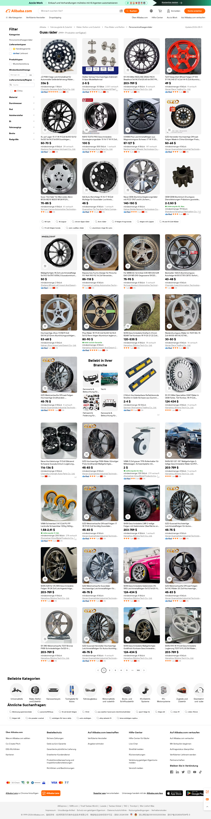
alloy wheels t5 (105, 718)
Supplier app (99, 793)
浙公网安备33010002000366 (152, 815)
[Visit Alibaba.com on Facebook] (171, 772)
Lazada (103, 806)
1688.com (73, 806)
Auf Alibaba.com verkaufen (182, 738)
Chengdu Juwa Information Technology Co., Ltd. (183, 285)
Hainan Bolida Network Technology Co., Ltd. (142, 209)
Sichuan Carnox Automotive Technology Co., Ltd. (59, 209)
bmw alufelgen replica (129, 718)
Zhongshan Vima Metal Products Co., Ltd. (142, 476)
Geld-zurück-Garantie (56, 744)
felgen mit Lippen (147, 222)
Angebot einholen (96, 744)
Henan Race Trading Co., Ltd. (178, 89)
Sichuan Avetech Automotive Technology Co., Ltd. (142, 285)
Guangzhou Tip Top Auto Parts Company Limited (100, 209)
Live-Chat (133, 744)
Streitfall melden (136, 749)
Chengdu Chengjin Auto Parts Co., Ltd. (58, 473)
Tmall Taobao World (89, 806)
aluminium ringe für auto (102, 228)
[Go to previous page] (98, 670)
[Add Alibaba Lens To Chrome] (50, 793)
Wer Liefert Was (147, 806)
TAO (125, 806)
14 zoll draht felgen (69, 712)
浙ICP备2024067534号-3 (179, 815)
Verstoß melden (136, 768)
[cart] (160, 11)
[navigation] (21, 349)
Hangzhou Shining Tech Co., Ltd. (138, 89)
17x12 (87, 712)
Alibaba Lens (12, 793)
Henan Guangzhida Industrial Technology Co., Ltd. (183, 149)
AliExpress (62, 806)
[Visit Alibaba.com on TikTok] (200, 772)
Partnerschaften (177, 760)
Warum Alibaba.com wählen (18, 738)
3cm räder (102, 222)
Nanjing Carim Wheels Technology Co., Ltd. (142, 149)
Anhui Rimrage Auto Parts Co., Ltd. (97, 149)
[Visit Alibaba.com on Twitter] (183, 772)
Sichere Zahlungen (55, 738)
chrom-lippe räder (82, 222)
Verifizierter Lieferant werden (183, 754)
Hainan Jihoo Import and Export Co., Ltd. (58, 345)
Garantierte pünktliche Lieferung (61, 749)
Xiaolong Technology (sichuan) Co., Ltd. (58, 149)
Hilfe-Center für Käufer (139, 738)
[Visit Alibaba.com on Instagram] (189, 772)
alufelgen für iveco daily (61, 718)
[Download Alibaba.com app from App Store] (174, 793)
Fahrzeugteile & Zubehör (61, 27)
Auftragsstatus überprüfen (182, 749)
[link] (207, 791)
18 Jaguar (62, 222)
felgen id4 (16, 718)
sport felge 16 (144, 712)
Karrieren (10, 754)
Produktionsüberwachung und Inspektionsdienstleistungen (60, 761)
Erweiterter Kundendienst (58, 754)
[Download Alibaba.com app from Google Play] (195, 793)
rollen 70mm (193, 712)
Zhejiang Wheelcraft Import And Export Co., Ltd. (59, 285)
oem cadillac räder (76, 228)
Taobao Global (115, 806)
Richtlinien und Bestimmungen (60, 768)
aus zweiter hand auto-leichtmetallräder (114, 712)
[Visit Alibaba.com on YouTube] (194, 772)
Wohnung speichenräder (22, 712)
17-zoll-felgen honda (52, 228)
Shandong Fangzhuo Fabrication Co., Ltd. (183, 211)
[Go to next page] (144, 670)
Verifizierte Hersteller (97, 738)
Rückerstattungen (137, 754)
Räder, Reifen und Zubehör (88, 27)
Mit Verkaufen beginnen (180, 744)
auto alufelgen (85, 718)
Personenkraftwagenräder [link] (140, 27)
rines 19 (176, 712)
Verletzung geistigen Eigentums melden (143, 761)
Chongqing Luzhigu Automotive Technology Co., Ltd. (100, 285)
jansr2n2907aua (46, 712)
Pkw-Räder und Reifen (115, 27)
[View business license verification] (131, 814)
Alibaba (43, 27)
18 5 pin (47, 222)
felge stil (161, 712)
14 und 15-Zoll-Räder (170, 222)
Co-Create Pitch (13, 744)
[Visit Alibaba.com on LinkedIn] (177, 772)
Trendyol (134, 806)
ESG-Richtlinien (13, 749)
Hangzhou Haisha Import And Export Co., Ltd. (100, 347)
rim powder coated (36, 718)
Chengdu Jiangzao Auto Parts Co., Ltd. (58, 89)
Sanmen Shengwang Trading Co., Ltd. (140, 407)
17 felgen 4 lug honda (123, 222)
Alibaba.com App (155, 793)
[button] (121, 11)
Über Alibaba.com (14, 732)
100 (138, 670)
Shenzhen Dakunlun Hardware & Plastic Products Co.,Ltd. (100, 89)
